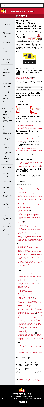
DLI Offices (5, 199)
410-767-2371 (22, 382)
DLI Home (5, 105)
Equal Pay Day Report (23, 345)
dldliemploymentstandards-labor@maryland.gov (30, 379)
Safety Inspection (7, 226)
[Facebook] (19, 16)
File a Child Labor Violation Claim (25, 301)
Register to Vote (28, 398)
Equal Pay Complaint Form (24, 297)
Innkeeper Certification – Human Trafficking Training (30, 352)
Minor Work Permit (7, 62)
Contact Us (5, 29)
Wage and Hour (6, 192)
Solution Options (7, 86)
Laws (3, 108)
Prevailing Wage (6, 223)
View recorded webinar (21, 77)
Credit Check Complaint (23, 291)
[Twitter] (22, 402)
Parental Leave (6, 162)
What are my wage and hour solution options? (28, 127)
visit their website (32, 178)
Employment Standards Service (7, 208)
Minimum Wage (6, 66)
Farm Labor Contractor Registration (5, 97)
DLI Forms (5, 51)
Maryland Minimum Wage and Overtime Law (28, 138)
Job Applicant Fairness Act (24, 246)
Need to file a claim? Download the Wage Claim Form (30, 128)
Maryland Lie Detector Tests (6, 173)
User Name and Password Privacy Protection (28, 148)
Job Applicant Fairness (23, 141)
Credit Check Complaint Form (27, 147)
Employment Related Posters (6, 59)
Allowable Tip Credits (23, 210)
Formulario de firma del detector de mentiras (28, 306)
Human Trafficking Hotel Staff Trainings (7, 140)
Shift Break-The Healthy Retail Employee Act (6, 187)
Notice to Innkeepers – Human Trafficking (27, 350)
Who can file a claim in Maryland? (25, 125)
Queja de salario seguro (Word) (25, 321)
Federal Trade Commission (6, 47)
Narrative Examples (24, 268)
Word (40, 166)
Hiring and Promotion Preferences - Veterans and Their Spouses (7, 132)
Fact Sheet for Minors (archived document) (28, 165)
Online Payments (7, 69)
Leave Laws (5, 144)
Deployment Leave (7, 153)
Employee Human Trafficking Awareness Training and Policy (7, 119)
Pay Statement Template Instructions (26, 280)
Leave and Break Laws (23, 140)
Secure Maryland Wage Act (7, 182)
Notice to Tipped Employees (24, 207)
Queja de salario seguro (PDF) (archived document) (30, 324)
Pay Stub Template (22, 279)
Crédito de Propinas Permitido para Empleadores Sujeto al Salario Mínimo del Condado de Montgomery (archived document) (30, 231)
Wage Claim (20, 284)
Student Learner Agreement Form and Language (29, 273)
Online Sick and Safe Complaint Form (26, 332)
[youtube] (24, 16)
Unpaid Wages (6, 80)
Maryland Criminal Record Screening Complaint (7, 167)
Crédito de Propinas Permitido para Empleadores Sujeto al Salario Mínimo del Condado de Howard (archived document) (29, 224)
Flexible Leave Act (6, 157)
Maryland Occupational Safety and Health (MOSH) (7, 217)
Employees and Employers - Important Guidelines (6, 74)
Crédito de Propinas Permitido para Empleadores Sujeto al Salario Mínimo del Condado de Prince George (29, 217)
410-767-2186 (34, 380)
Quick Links (5, 21)
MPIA (21, 398)
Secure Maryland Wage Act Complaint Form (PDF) (29, 323)
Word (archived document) (34, 240)
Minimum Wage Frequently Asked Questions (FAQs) (30, 259)
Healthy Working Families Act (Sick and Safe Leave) (7, 91)
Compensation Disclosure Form (25, 282)
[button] (24, 58)
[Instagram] (17, 16)
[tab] (29, 87)
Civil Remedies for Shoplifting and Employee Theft (7, 113)
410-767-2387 (27, 380)
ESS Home (5, 101)
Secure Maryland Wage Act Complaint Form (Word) (30, 320)
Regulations (5, 54)
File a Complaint (7, 83)
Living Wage (5, 212)
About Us (4, 398)
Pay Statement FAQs (22, 265)
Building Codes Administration (6, 204)
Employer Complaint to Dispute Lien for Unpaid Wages (30, 315)
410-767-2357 (27, 377)
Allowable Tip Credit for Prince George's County (29, 214)
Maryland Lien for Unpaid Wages (7, 177)
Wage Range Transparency (24, 266)
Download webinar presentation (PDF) (24, 78)
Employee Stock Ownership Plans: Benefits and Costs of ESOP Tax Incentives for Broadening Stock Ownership (30, 348)
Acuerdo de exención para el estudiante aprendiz (29, 276)
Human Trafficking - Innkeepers (7, 25)
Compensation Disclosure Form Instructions (28, 283)
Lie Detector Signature (23, 305)
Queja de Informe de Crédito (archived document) (29, 293)
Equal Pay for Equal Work (7, 125)
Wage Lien (20, 326)
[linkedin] (26, 16)
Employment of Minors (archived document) (28, 187)
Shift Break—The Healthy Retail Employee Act (28, 248)
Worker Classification (6, 230)
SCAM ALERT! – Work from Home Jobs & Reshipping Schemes (7, 34)
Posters (15, 398)
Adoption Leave (6, 148)
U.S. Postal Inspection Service (7, 41)
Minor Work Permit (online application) (27, 308)
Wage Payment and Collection (7, 196)
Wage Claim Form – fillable (24, 287)
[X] (22, 16)
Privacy (10, 398)
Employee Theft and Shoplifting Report (27, 295)
